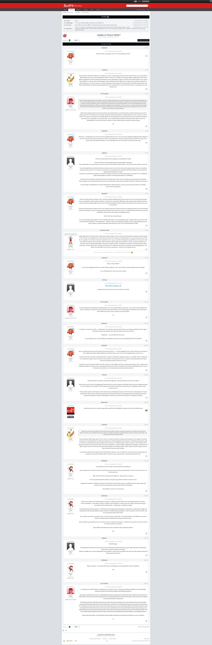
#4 (146, 131)
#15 (146, 424)
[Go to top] (107, 641)
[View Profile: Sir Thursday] (71, 101)
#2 (146, 70)
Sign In (139, 1)
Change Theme (69, 640)
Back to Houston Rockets (143, 626)
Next (76, 40)
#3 (146, 93)
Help (76, 640)
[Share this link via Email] (66, 630)
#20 (146, 583)
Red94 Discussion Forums (95, 638)
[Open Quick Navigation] (148, 10)
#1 (146, 47)
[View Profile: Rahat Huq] (71, 410)
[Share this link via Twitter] (63, 630)
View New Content (141, 9)
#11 (146, 323)
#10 (146, 302)
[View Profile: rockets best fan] (71, 239)
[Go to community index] (75, 5)
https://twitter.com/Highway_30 (113, 285)
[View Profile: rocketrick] (71, 78)
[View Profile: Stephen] (71, 161)
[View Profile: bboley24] (71, 56)
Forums (72, 9)
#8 (146, 257)
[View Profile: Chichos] (71, 288)
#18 (146, 538)
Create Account (146, 1)
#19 (146, 560)
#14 (146, 402)
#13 (146, 374)
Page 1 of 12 (65, 40)
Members (78, 9)
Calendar (85, 9)
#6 (146, 193)
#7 (146, 230)
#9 (146, 280)
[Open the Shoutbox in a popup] (108, 17)
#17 (146, 495)
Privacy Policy (146, 638)
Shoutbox (98, 9)
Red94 (65, 9)
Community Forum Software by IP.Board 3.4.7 (141, 640)
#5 (146, 153)
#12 (146, 345)
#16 (146, 460)
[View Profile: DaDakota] (71, 469)
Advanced (148, 5)
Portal (91, 9)
